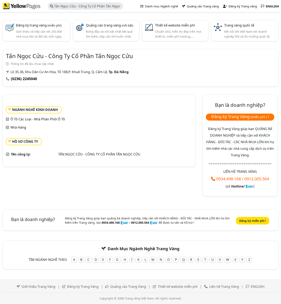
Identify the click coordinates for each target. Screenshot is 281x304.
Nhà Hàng (18, 127)
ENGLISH (258, 286)
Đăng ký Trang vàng (242, 6)
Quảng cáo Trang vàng (202, 6)
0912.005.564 (256, 179)
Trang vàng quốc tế (239, 25)
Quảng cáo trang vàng (109, 25)
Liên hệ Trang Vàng (224, 286)
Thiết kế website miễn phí (175, 25)
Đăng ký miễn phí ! (252, 221)
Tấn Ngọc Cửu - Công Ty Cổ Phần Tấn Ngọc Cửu (85, 7)
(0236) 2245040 (24, 78)
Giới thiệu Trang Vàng (38, 286)
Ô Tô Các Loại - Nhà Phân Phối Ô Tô (37, 119)
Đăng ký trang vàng (39, 25)
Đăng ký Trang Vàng (83, 286)
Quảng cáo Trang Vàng (128, 286)
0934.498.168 (228, 179)
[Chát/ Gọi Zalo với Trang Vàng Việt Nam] (249, 186)
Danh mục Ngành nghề (161, 6)
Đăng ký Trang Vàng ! (240, 116)
